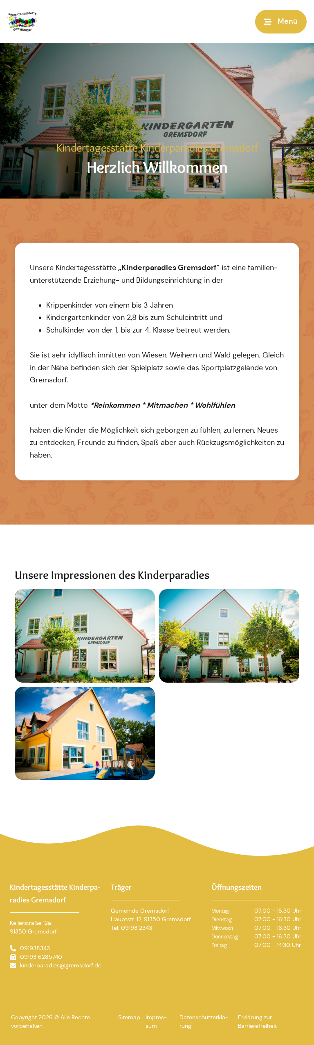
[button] (281, 21)
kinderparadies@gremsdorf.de (60, 965)
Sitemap (129, 1017)
